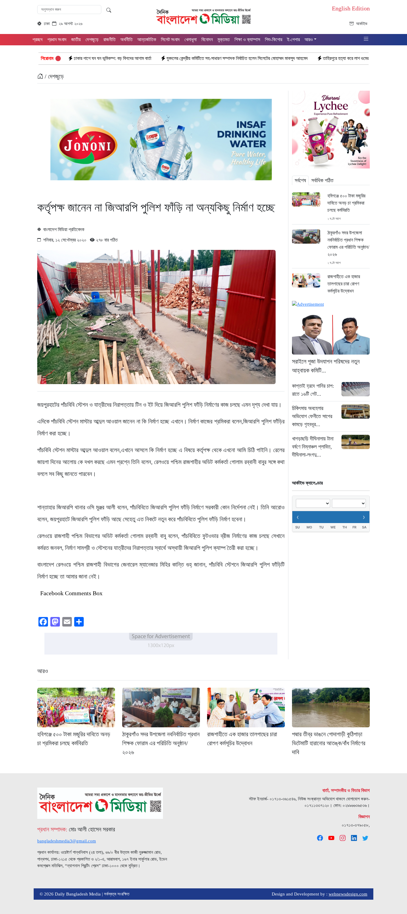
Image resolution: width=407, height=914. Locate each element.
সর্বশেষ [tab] (300, 180)
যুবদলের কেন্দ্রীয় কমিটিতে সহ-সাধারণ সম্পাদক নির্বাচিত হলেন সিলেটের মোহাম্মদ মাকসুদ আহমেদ (194, 58)
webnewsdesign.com (348, 894)
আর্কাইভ (361, 23)
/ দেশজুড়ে (53, 76)
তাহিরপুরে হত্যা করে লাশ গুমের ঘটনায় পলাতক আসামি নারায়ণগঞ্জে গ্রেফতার (336, 58)
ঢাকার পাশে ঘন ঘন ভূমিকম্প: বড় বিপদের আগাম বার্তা (70, 58)
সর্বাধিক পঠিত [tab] (322, 180)
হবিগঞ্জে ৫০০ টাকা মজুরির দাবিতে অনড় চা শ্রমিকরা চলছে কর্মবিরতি (346, 203)
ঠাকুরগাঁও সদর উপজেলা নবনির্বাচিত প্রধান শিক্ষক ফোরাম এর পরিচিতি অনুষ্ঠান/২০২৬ (348, 243)
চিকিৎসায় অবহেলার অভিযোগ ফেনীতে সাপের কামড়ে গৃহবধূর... (312, 416)
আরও (42, 671)
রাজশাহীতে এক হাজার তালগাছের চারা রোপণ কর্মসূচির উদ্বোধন (343, 283)
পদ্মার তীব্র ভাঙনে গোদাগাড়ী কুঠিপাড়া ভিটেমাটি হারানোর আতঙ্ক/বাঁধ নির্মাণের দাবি (328, 743)
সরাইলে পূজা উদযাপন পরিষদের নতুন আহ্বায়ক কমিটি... (326, 366)
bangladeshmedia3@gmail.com (66, 841)
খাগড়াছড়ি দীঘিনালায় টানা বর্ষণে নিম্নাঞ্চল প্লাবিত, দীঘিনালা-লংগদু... (312, 447)
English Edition (351, 8)
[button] (366, 39)
